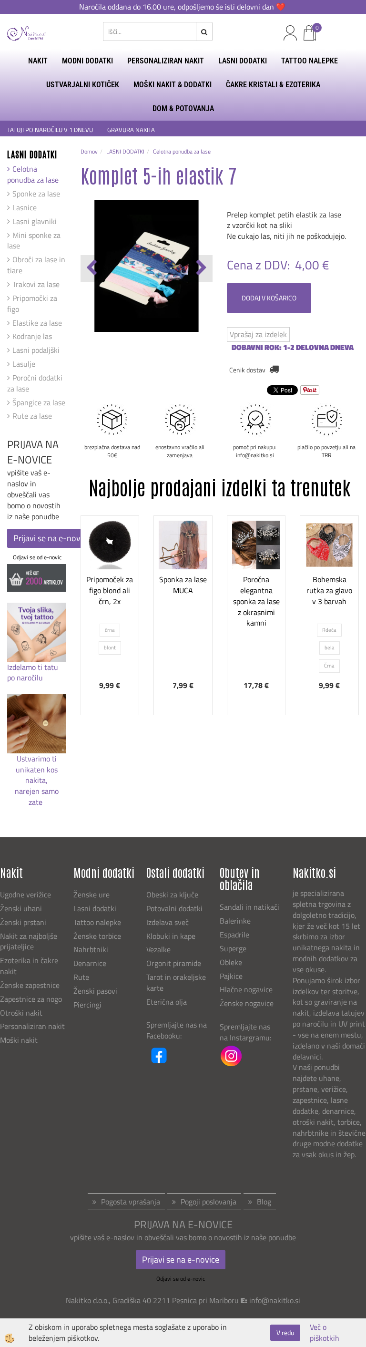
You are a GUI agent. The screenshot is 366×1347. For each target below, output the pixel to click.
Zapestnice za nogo (32, 999)
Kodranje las (32, 336)
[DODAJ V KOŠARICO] (183, 608)
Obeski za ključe (172, 894)
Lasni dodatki (94, 908)
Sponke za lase (36, 193)
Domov (89, 151)
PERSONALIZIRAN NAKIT (165, 60)
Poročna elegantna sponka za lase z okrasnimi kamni (256, 601)
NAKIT (38, 60)
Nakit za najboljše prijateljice (28, 941)
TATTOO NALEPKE (309, 60)
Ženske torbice (97, 936)
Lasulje (23, 364)
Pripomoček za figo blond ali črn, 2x (109, 590)
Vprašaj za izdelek (258, 334)
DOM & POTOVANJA (183, 108)
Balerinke (235, 920)
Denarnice (89, 963)
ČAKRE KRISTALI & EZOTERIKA (273, 84)
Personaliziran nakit (32, 1026)
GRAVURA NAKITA (131, 129)
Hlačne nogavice (246, 989)
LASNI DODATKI (242, 60)
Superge (233, 948)
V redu (285, 1332)
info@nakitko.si (274, 1300)
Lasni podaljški (36, 350)
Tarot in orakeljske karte (176, 982)
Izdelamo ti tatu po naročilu (32, 672)
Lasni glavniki (34, 221)
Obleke (231, 962)
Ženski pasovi (96, 991)
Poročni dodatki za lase (34, 383)
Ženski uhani (22, 908)
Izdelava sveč (167, 922)
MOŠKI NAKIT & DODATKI (172, 84)
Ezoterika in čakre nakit (29, 966)
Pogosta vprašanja (130, 1201)
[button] (200, 268)
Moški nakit (20, 1040)
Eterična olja (166, 1002)
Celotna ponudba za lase (33, 174)
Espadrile (234, 934)
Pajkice (231, 976)
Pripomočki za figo (32, 303)
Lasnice (24, 207)
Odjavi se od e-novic (37, 557)
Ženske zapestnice (30, 985)
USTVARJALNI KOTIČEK (82, 84)
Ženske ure (92, 894)
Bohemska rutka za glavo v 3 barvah (329, 590)
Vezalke (158, 949)
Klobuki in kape (170, 936)
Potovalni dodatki (174, 908)
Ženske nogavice (247, 1003)
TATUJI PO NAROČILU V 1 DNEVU (50, 129)
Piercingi (87, 1004)
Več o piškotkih (324, 1333)
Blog (264, 1201)
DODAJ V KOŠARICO (269, 298)
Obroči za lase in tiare (36, 265)
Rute (81, 977)
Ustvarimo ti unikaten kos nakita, (37, 769)
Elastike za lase (37, 323)
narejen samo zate (37, 796)
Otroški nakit (21, 1012)
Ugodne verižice (25, 894)
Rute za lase (32, 416)
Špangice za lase (38, 402)
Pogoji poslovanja (208, 1201)
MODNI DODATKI (87, 60)
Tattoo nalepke (97, 922)
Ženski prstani (24, 922)
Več (110, 585)
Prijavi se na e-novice (52, 538)
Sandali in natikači (250, 907)
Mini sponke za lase (34, 240)
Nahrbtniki (90, 949)
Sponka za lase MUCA (183, 585)
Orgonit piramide (173, 963)
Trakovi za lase (36, 284)
